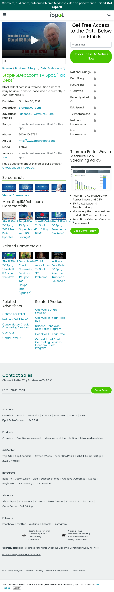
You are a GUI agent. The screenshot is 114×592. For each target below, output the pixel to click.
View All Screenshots (15, 195)
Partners (88, 501)
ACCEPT (17, 588)
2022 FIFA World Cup (89, 456)
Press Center (55, 501)
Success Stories (50, 478)
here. (96, 547)
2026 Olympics (11, 461)
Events (92, 478)
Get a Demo (9, 506)
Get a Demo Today (85, 231)
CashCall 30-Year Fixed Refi (46, 311)
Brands (20, 415)
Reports (7, 478)
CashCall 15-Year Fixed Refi (50, 319)
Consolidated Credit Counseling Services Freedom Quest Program (48, 344)
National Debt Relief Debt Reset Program (48, 327)
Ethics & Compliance (57, 570)
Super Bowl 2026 (64, 456)
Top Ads (7, 456)
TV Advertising (43, 483)
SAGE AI (33, 420)
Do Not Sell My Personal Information (21, 554)
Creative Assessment (28, 438)
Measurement (53, 438)
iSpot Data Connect (14, 420)
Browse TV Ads (43, 456)
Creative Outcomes (73, 478)
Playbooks (8, 483)
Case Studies (22, 478)
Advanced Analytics (91, 438)
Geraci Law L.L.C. (12, 338)
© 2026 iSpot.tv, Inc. (12, 570)
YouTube (48, 114)
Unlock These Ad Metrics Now (91, 56)
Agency (46, 415)
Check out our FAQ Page (18, 167)
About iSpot (9, 501)
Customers (25, 501)
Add (4, 157)
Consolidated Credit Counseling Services (15, 326)
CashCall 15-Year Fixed (50, 334)
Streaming (60, 415)
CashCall (8, 332)
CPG (82, 415)
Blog (35, 478)
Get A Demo (101, 390)
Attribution (70, 438)
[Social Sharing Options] (5, 61)
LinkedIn (46, 524)
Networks (33, 415)
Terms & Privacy (34, 570)
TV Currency (25, 483)
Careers (40, 501)
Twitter (37, 114)
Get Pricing (26, 506)
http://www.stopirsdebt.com (37, 141)
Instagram (60, 524)
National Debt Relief (15, 319)
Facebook (25, 114)
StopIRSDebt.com (30, 107)
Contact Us (72, 501)
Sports (73, 415)
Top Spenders (23, 456)
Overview (7, 415)
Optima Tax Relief (13, 314)
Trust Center (78, 570)
